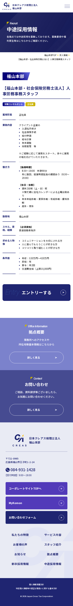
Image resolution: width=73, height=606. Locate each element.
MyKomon (15, 503)
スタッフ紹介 (52, 544)
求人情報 (63, 55)
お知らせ (20, 554)
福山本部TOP (50, 55)
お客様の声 (20, 544)
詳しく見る (33, 357)
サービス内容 (52, 535)
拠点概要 (52, 554)
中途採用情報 (52, 564)
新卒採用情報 (20, 564)
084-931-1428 (23, 469)
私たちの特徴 (20, 535)
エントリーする (36, 292)
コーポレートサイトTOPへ (25, 488)
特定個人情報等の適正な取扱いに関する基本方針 (36, 588)
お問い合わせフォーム (22, 517)
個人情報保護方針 (36, 584)
